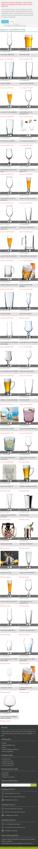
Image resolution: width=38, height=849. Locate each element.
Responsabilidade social (8, 745)
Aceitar (12, 21)
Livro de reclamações (7, 765)
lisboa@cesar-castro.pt (11, 830)
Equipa (4, 747)
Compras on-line (6, 759)
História (4, 743)
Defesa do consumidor (8, 777)
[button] (8, 49)
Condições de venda (7, 761)
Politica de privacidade (8, 763)
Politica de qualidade (7, 751)
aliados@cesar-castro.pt (11, 800)
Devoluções (5, 773)
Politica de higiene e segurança (10, 749)
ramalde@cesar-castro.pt (11, 815)
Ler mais (5, 21)
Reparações (5, 775)
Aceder (33, 785)
